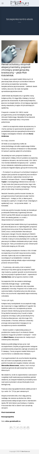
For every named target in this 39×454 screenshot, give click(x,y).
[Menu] (2, 3)
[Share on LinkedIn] (28, 427)
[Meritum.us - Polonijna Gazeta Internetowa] (19, 3)
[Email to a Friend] (21, 427)
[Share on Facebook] (14, 427)
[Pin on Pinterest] (24, 427)
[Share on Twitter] (17, 427)
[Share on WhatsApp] (10, 427)
